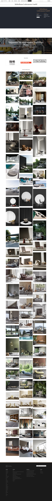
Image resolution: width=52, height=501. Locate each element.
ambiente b (14, 479)
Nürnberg (7, 487)
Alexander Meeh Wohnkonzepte (16, 477)
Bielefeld (7, 492)
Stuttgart (7, 477)
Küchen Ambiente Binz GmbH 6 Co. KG (17, 478)
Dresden (7, 484)
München (7, 470)
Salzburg (7, 494)
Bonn (6, 478)
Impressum (41, 471)
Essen (6, 479)
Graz (6, 495)
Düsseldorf (7, 471)
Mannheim (7, 486)
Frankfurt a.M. (7, 476)
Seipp (13, 470)
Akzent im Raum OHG (15, 476)
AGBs (41, 470)
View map (38, 17)
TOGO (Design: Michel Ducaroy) (30, 471)
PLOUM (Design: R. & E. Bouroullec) (30, 470)
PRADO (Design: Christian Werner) (30, 476)
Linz (6, 493)
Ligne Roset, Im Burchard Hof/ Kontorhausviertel (18, 471)
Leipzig (6, 485)
